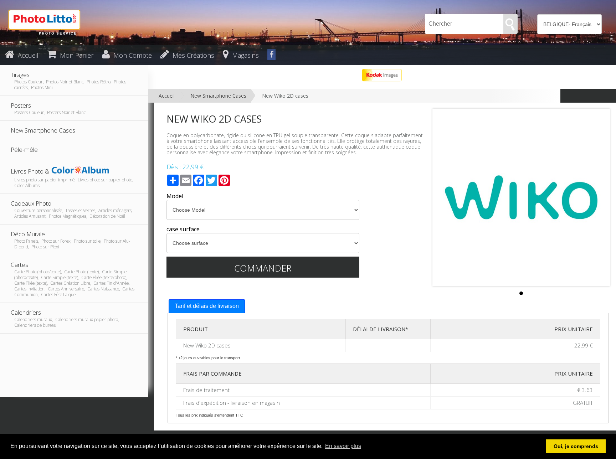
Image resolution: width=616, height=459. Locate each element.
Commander (263, 268)
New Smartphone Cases (218, 95)
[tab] (207, 306)
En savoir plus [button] (343, 446)
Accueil (167, 95)
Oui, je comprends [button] (576, 446)
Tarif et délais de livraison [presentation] (207, 306)
